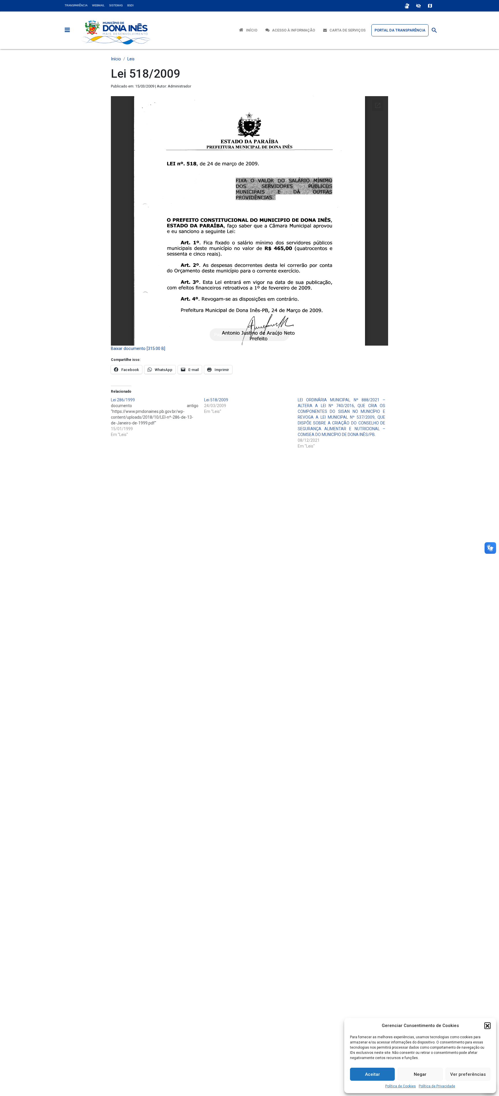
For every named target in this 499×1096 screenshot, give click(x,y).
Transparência (76, 5)
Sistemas (116, 5)
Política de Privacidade (437, 1086)
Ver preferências (468, 1074)
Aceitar (372, 1074)
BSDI (130, 5)
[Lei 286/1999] (157, 417)
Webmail (98, 5)
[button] (487, 1025)
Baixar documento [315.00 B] (138, 348)
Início (250, 30)
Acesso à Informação (292, 30)
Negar (420, 1074)
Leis (131, 59)
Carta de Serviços (346, 30)
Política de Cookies (400, 1086)
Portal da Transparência (400, 30)
